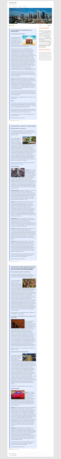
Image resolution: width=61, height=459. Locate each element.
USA (43, 43)
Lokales (16, 349)
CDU (41, 31)
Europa (41, 33)
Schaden (42, 42)
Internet (50, 35)
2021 (44, 30)
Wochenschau (44, 46)
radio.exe (19, 313)
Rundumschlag (45, 41)
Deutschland (45, 32)
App (47, 30)
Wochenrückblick (45, 44)
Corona (43, 31)
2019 (40, 30)
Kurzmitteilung (12, 120)
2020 (42, 30)
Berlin (49, 30)
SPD (49, 42)
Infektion (43, 35)
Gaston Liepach (42, 34)
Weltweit (30, 386)
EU (39, 33)
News (43, 40)
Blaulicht (12, 256)
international (46, 35)
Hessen (40, 35)
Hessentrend (12, 2)
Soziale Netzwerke (46, 42)
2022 (45, 30)
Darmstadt (47, 31)
